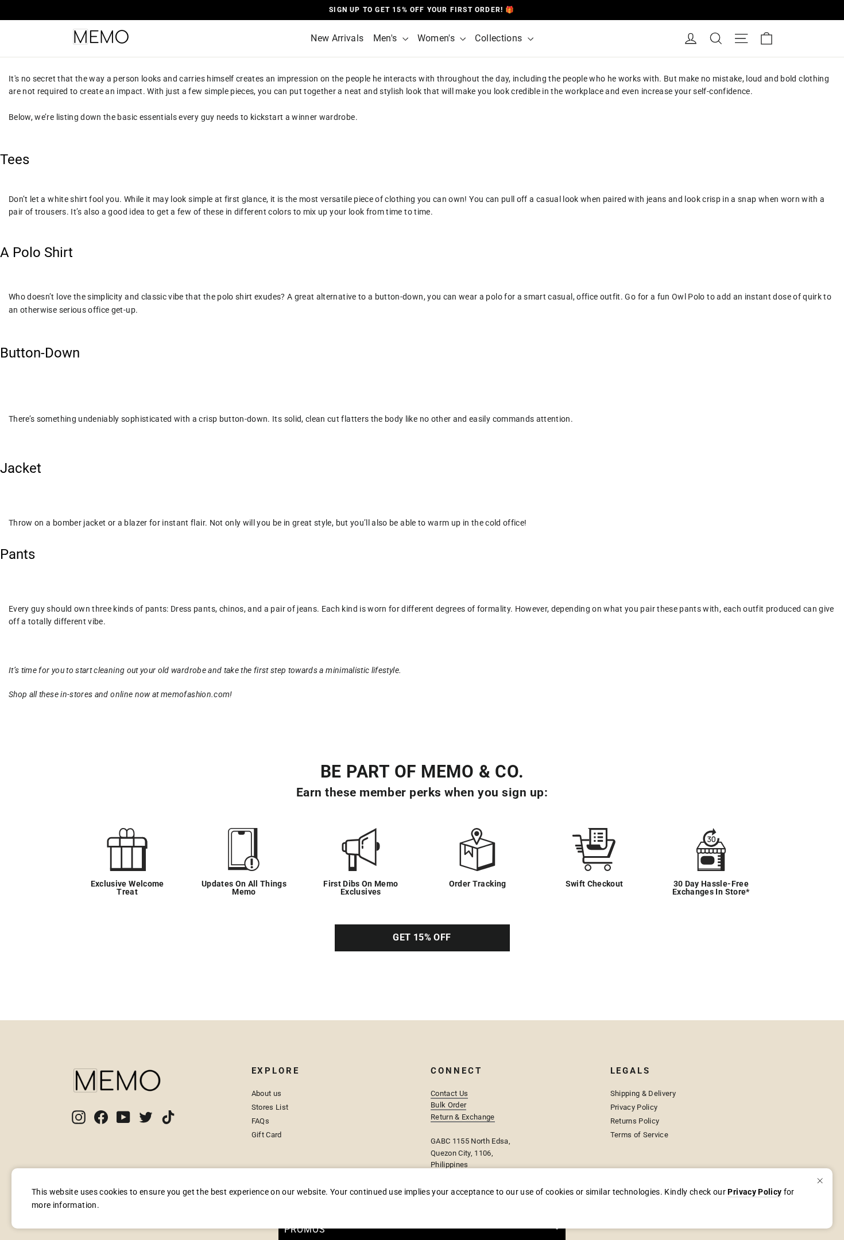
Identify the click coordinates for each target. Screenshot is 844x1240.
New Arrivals (337, 38)
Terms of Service (639, 1134)
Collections (499, 38)
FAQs (260, 1121)
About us (266, 1093)
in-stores (76, 694)
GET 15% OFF (422, 937)
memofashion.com (195, 694)
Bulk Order (448, 1105)
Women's (437, 38)
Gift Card (266, 1134)
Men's (386, 38)
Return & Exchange (463, 1117)
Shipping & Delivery (643, 1093)
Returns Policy (635, 1121)
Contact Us (449, 1093)
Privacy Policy (634, 1107)
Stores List (270, 1107)
